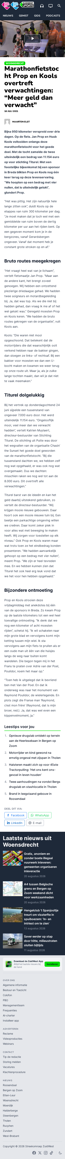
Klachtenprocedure (14, 1072)
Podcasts (53, 15)
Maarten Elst (21, 121)
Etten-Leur (9, 1095)
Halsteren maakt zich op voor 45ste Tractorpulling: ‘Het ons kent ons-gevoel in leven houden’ (33, 770)
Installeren (52, 964)
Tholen (7, 1120)
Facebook (18, 815)
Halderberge (10, 1110)
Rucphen (8, 1125)
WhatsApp (42, 815)
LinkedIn (16, 823)
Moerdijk (8, 1105)
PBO (5, 1000)
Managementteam (13, 1005)
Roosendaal (10, 1085)
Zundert (7, 1130)
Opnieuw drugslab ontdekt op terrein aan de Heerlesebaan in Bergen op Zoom (34, 741)
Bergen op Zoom (13, 1090)
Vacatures (9, 1066)
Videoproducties (12, 1038)
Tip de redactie (12, 1056)
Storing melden (12, 1061)
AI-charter (9, 1015)
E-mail (37, 823)
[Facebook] (34, 1153)
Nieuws (8, 15)
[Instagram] (45, 1153)
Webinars (8, 1043)
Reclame (8, 1033)
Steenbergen (10, 1115)
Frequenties (10, 1010)
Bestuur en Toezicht (14, 990)
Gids (37, 15)
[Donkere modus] (60, 1153)
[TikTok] (51, 1153)
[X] (40, 1153)
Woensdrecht (15, 63)
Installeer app (11, 1020)
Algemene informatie (15, 984)
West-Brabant (11, 1135)
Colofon (7, 995)
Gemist (23, 15)
